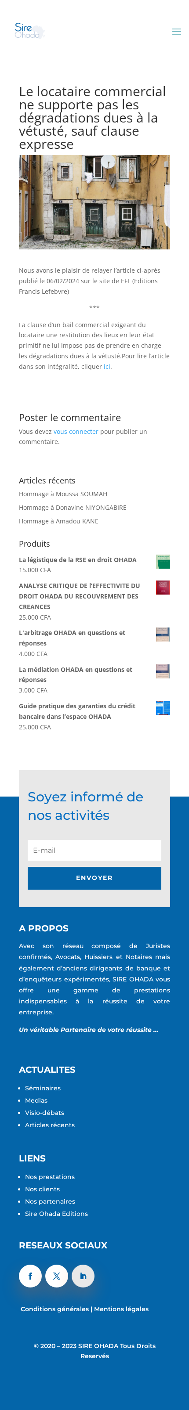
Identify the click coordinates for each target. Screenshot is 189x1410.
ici (107, 366)
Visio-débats (45, 1113)
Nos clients (43, 1189)
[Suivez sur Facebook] (30, 1276)
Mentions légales (121, 1309)
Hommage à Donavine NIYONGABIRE (73, 507)
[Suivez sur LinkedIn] (83, 1276)
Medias (36, 1100)
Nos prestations (50, 1177)
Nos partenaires (50, 1201)
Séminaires (43, 1088)
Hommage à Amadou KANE (58, 521)
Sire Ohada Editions (56, 1214)
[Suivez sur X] (56, 1276)
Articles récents (50, 1125)
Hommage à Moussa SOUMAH (63, 494)
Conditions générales (55, 1309)
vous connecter (76, 431)
